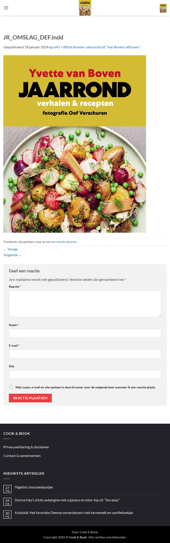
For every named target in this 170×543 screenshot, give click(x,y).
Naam (14, 325)
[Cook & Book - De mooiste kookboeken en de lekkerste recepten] (85, 8)
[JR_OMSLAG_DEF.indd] (74, 143)
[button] (6, 7)
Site (11, 366)
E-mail (14, 345)
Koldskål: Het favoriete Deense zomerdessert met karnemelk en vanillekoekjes (74, 512)
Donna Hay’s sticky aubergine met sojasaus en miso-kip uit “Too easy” (67, 500)
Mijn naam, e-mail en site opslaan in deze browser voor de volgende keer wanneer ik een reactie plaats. (85, 387)
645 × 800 (61, 47)
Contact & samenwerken (22, 455)
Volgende (12, 255)
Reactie (15, 286)
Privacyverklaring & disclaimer (26, 447)
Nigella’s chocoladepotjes (34, 487)
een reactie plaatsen (64, 242)
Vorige (10, 249)
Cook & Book (89, 532)
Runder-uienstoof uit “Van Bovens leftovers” (107, 47)
